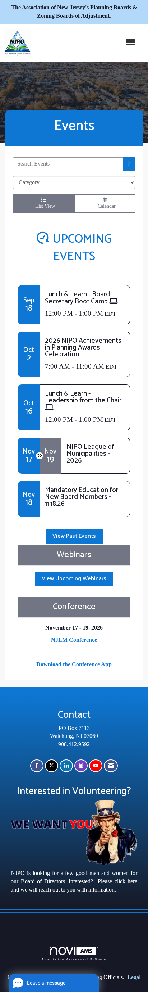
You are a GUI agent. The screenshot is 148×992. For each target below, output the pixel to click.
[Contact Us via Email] (111, 765)
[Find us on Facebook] (36, 765)
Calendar (105, 206)
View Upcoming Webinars (74, 578)
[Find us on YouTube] (95, 765)
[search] (129, 164)
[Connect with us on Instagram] (81, 765)
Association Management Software (74, 958)
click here (126, 881)
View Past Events (74, 536)
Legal (134, 977)
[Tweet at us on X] (51, 765)
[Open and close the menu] (86, 42)
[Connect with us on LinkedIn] (66, 765)
